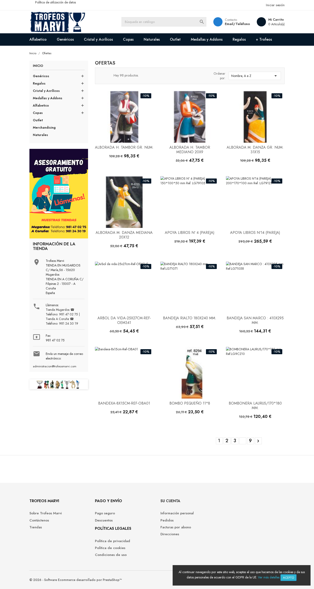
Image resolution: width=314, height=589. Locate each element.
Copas (128, 39)
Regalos (239, 39)
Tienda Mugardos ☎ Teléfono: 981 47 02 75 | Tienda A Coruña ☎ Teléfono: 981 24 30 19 (63, 316)
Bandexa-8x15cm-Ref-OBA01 (124, 403)
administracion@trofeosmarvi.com (54, 366)
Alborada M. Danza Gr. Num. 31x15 (255, 150)
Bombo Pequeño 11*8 (189, 403)
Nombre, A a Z (254, 76)
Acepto (288, 577)
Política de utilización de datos (55, 2)
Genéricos (65, 39)
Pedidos (167, 520)
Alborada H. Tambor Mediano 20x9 (189, 150)
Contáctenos (39, 520)
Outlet (175, 39)
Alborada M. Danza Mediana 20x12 (124, 235)
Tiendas (35, 527)
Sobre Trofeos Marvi (45, 513)
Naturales (152, 39)
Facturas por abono (175, 527)
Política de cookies (110, 548)
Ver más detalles (269, 577)
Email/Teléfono (237, 24)
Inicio (38, 66)
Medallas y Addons (207, 39)
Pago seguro (105, 513)
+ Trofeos (264, 39)
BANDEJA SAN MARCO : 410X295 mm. (255, 320)
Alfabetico (38, 39)
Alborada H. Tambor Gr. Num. (124, 147)
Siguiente (258, 441)
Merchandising (44, 127)
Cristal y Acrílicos (98, 39)
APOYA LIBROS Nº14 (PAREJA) (255, 232)
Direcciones (169, 534)
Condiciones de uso (111, 554)
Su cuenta (170, 501)
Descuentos (104, 520)
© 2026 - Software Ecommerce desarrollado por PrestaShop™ (75, 580)
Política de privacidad (112, 541)
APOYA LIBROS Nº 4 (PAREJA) (189, 232)
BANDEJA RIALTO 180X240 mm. (189, 318)
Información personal (177, 513)
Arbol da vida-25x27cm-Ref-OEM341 (124, 320)
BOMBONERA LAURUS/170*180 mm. (255, 406)
